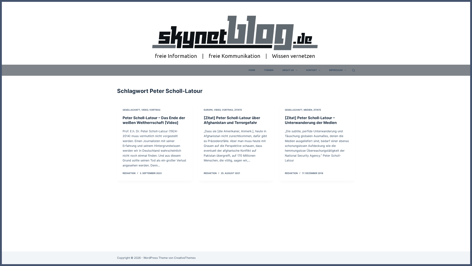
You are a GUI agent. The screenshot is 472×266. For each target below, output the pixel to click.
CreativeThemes (185, 258)
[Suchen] (353, 70)
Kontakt (311, 70)
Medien (308, 109)
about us (288, 70)
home (252, 70)
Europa (208, 109)
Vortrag (154, 109)
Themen (268, 70)
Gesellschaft (131, 109)
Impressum (336, 70)
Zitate (238, 109)
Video (144, 109)
